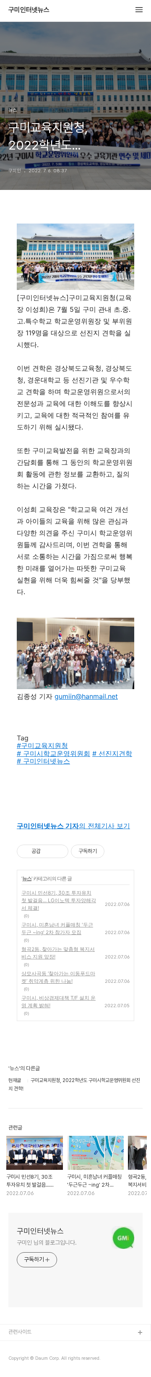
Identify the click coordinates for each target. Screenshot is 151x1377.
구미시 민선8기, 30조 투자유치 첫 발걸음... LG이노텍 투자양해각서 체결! (58, 900)
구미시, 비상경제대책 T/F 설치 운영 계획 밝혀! (58, 1001)
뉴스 (26, 878)
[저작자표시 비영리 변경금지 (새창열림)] (115, 851)
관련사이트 (19, 1332)
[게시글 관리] (59, 851)
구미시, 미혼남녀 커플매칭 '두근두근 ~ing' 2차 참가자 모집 (57, 928)
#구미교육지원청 (42, 745)
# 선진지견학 (112, 753)
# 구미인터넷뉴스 (43, 761)
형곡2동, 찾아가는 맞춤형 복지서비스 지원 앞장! (58, 953)
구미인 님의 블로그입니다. (47, 1242)
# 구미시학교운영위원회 (53, 753)
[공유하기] (48, 851)
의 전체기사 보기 (73, 825)
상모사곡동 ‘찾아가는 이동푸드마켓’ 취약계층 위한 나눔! (58, 977)
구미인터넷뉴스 (28, 10)
